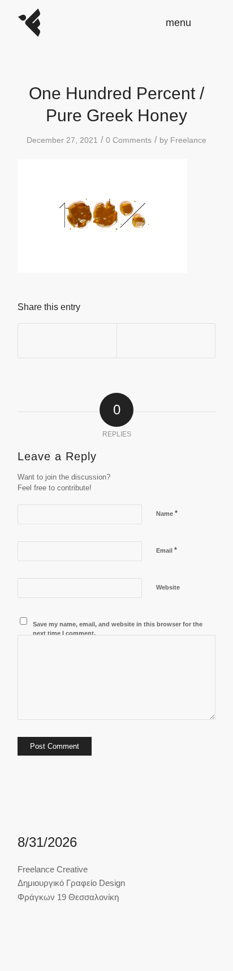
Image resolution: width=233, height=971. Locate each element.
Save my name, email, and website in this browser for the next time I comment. (117, 629)
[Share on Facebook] (67, 340)
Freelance (188, 140)
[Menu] (199, 22)
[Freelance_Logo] (97, 22)
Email (166, 550)
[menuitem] (199, 22)
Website (168, 587)
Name (167, 513)
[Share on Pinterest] (166, 340)
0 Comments (129, 140)
